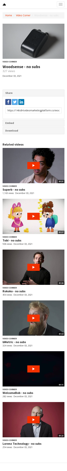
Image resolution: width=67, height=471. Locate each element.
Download (11, 130)
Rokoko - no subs (14, 291)
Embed (9, 123)
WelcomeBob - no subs (18, 393)
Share (9, 93)
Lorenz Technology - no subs (22, 444)
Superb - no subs (14, 190)
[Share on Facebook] (8, 102)
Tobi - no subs (12, 240)
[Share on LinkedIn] (21, 102)
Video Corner (23, 15)
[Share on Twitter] (15, 102)
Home (8, 15)
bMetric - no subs (14, 342)
